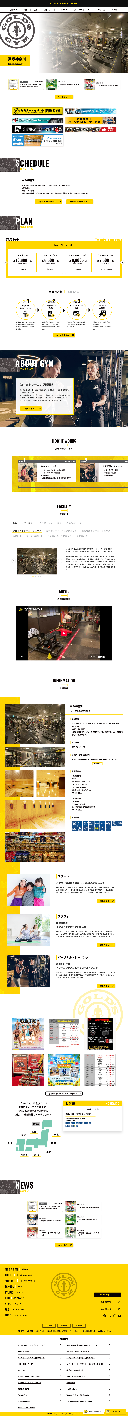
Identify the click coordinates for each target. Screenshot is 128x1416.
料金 (25, 10)
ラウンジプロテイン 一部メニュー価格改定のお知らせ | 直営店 (30, 85)
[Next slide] (122, 262)
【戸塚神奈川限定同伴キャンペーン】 (68, 85)
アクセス (115, 10)
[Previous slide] (14, 561)
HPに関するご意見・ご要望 (57, 1331)
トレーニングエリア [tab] (23, 523)
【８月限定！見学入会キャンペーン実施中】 (88, 1234)
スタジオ (61, 10)
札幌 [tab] (97, 1109)
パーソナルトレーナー (82, 10)
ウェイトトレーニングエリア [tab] (27, 530)
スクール (47, 10)
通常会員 (64, 1325)
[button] (62, 273)
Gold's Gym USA (104, 1331)
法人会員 (49, 1325)
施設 (35, 10)
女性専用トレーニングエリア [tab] (96, 530)
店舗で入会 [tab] (73, 291)
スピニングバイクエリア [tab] (60, 535)
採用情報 (79, 1325)
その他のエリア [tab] (74, 523)
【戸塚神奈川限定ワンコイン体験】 (50, 1221)
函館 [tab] (89, 1109)
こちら (88, 782)
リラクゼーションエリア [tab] (49, 523)
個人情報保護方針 (89, 1331)
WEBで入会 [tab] (55, 291)
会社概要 (21, 1331)
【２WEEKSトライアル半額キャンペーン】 (49, 1234)
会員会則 (29, 1331)
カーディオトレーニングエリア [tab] (61, 530)
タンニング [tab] (82, 535)
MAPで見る (97, 764)
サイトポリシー (74, 1331)
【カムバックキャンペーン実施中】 (107, 85)
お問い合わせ (40, 1331)
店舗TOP (13, 10)
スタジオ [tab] (17, 535)
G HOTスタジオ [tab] (34, 535)
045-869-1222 (78, 747)
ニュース (101, 10)
